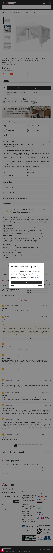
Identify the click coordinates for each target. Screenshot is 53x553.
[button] (3, 550)
